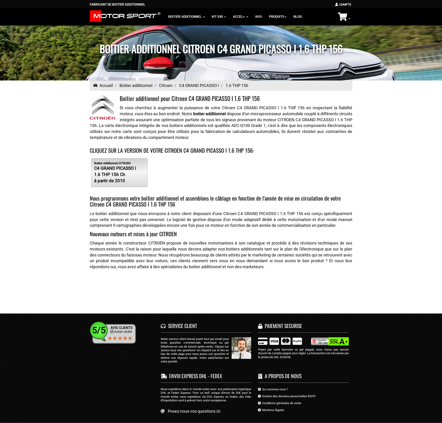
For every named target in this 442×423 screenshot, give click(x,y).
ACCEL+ (239, 16)
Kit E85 (218, 16)
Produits (276, 16)
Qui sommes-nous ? (274, 389)
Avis (258, 16)
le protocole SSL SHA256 (274, 357)
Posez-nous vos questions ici (194, 411)
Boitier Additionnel (185, 16)
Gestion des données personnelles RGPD (288, 396)
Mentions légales (272, 410)
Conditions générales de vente (281, 403)
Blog (298, 16)
